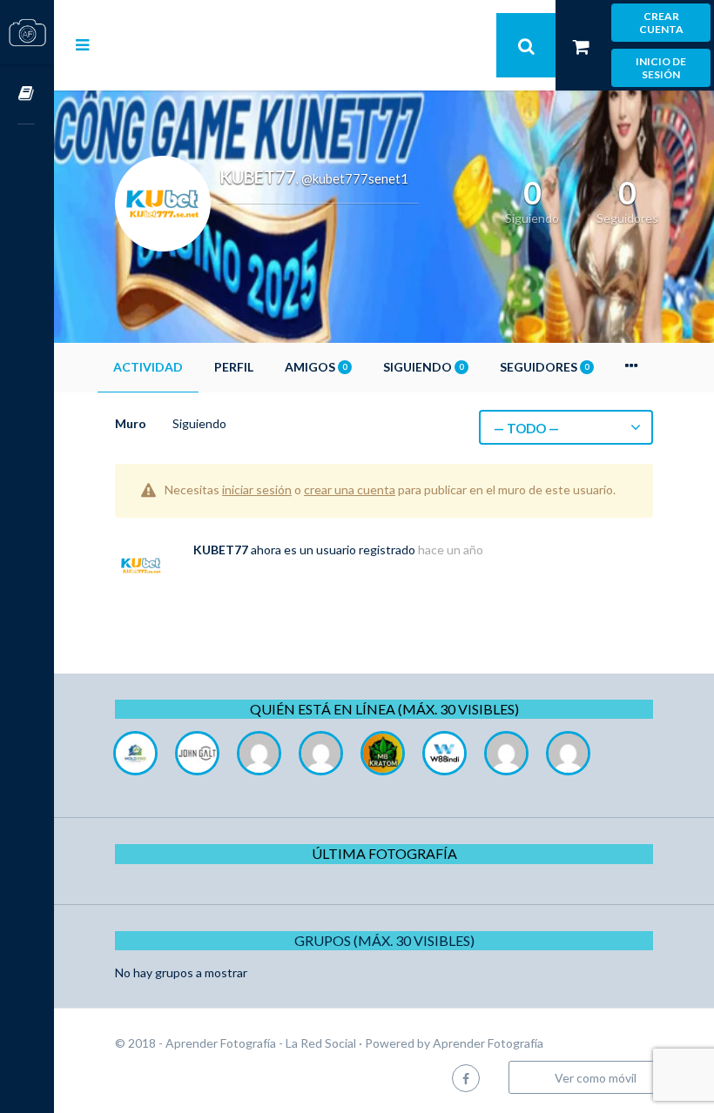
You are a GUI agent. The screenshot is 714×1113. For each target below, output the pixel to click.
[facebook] (466, 1077)
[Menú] (82, 44)
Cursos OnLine (27, 94)
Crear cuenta (661, 23)
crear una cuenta (349, 489)
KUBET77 (220, 549)
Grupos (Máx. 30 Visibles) (384, 940)
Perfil (233, 366)
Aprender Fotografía (488, 1043)
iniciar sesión (257, 489)
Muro (130, 423)
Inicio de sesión (661, 68)
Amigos (316, 366)
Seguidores (544, 366)
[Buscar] (526, 45)
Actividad (148, 366)
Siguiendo (423, 366)
